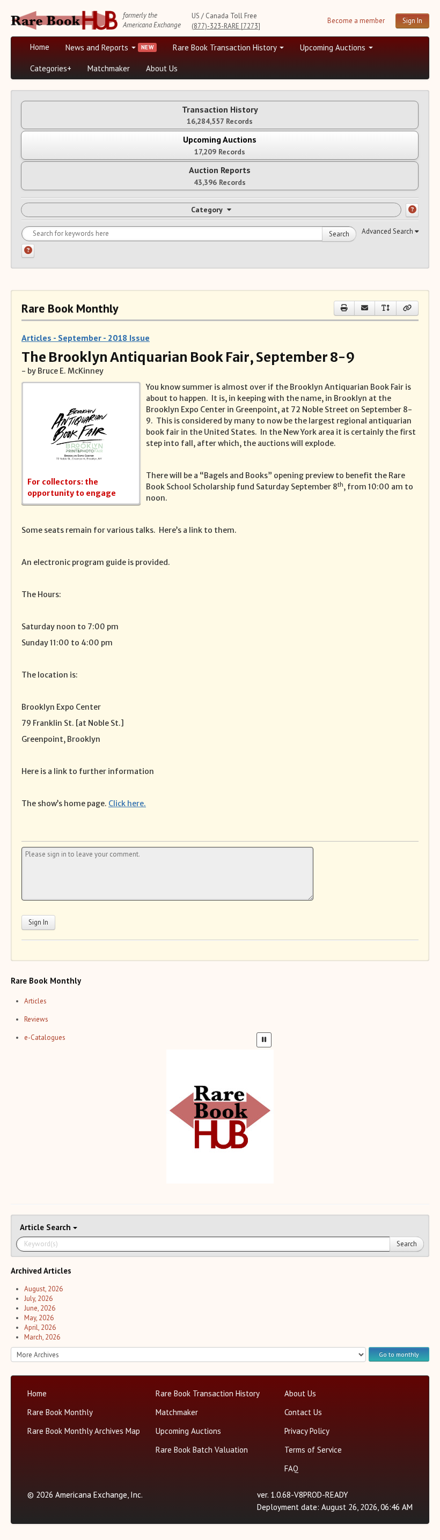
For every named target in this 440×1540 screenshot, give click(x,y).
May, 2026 (39, 1317)
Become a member (356, 20)
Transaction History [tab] (220, 115)
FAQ (291, 1468)
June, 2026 (39, 1308)
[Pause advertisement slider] (264, 1039)
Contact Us (303, 1412)
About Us (162, 68)
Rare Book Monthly (60, 1412)
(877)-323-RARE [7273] (226, 26)
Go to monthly (399, 1354)
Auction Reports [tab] (220, 176)
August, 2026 (43, 1288)
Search (339, 234)
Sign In (412, 20)
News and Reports (97, 47)
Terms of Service (313, 1450)
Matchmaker (108, 68)
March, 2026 (42, 1337)
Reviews (36, 1019)
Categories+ (50, 68)
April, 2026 (40, 1327)
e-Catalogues (44, 1037)
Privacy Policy (306, 1431)
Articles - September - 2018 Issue (85, 337)
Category (207, 209)
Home (39, 47)
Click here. (127, 803)
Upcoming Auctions (334, 47)
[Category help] (412, 210)
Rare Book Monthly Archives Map (83, 1431)
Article (33, 1227)
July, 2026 (38, 1298)
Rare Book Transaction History (225, 47)
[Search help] (27, 251)
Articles (35, 1001)
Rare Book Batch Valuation (202, 1450)
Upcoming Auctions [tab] (219, 145)
